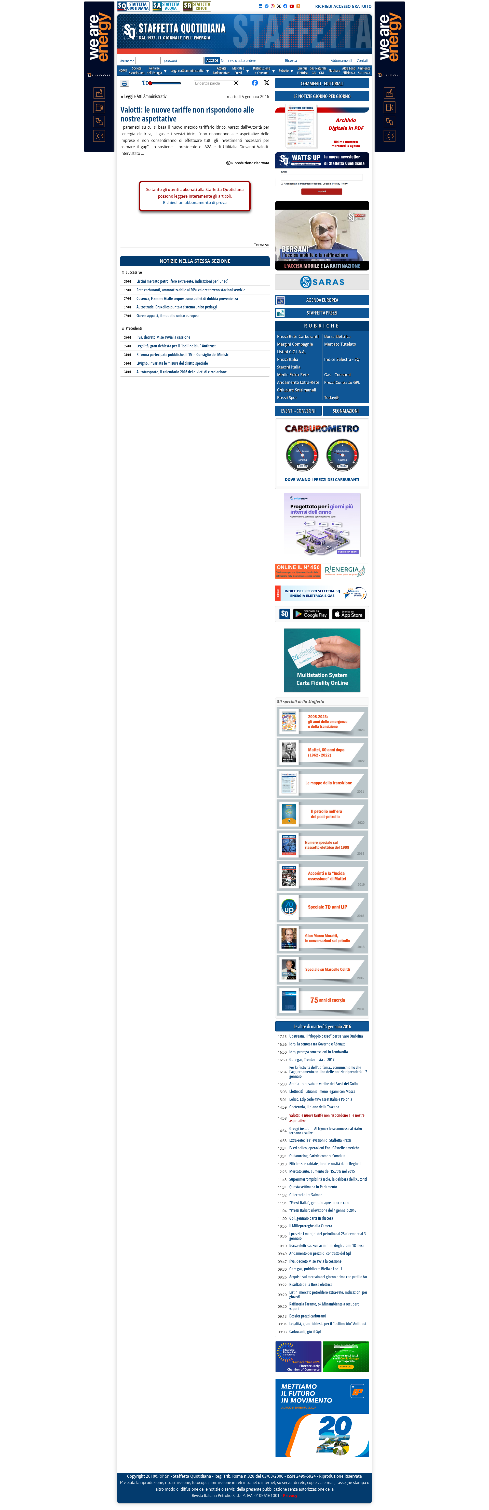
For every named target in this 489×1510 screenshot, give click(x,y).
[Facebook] (285, 6)
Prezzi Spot (287, 397)
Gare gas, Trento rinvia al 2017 (311, 1059)
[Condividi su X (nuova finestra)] (267, 83)
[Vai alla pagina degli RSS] (298, 6)
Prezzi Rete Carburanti (298, 336)
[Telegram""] (267, 6)
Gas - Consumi (337, 374)
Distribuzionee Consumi (261, 70)
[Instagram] (273, 6)
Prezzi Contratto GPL (342, 382)
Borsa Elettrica (337, 336)
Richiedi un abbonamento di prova (195, 202)
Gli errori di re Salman (305, 1195)
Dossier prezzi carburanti (307, 1316)
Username (127, 61)
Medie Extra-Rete (293, 374)
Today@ (331, 397)
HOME (123, 70)
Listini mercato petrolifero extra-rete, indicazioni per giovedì (328, 1294)
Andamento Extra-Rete (298, 382)
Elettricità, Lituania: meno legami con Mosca (322, 1091)
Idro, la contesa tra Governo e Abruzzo (317, 1044)
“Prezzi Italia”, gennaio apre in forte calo (319, 1203)
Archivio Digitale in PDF (345, 130)
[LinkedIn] (260, 6)
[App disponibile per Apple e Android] (322, 615)
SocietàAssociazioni (136, 70)
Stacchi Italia (289, 367)
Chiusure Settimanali (296, 390)
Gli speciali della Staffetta (300, 701)
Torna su (261, 245)
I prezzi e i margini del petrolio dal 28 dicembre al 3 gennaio (327, 1236)
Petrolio (284, 70)
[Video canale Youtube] (292, 6)
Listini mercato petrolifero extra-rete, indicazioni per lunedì (182, 281)
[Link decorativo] (301, 126)
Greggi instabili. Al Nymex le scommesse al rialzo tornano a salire (325, 1130)
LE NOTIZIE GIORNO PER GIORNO (322, 96)
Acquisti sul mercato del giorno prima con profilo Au (328, 1277)
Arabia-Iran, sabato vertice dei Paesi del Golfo (323, 1084)
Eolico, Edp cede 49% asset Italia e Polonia (320, 1099)
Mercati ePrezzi (238, 70)
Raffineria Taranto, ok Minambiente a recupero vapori (324, 1306)
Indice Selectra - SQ (342, 359)
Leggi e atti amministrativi (187, 70)
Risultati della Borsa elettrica (310, 1284)
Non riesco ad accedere (238, 60)
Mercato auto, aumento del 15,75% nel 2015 (322, 1171)
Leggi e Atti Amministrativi (146, 96)
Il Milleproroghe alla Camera (310, 1226)
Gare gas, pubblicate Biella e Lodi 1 (315, 1269)
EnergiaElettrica (302, 70)
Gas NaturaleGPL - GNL (318, 70)
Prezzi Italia (287, 359)
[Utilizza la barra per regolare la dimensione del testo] (145, 83)
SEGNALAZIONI (346, 410)
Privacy (290, 1495)
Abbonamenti (341, 60)
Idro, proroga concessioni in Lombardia (318, 1052)
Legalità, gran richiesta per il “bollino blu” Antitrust (176, 346)
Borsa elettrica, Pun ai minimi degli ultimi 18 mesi (326, 1245)
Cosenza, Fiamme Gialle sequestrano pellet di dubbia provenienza (187, 298)
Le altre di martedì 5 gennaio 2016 (322, 1026)
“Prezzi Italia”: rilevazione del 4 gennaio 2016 (322, 1210)
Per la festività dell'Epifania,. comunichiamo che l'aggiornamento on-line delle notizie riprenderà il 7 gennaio (328, 1072)
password (170, 61)
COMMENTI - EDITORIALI (322, 83)
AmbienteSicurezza (364, 70)
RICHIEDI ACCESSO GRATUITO (343, 6)
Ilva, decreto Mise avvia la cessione (163, 337)
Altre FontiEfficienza (349, 70)
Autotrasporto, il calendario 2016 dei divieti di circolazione (182, 372)
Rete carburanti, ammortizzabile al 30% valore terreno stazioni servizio (191, 290)
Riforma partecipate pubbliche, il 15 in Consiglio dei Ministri (183, 354)
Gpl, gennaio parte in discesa (311, 1218)
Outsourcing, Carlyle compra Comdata (317, 1156)
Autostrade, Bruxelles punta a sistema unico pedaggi (177, 307)
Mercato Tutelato (340, 344)
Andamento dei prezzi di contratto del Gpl (320, 1253)
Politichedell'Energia (154, 70)
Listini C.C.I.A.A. (291, 352)
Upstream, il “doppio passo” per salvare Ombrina (326, 1036)
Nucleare (334, 70)
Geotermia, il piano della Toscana (314, 1107)
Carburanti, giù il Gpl (305, 1331)
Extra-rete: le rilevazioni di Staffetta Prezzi (320, 1140)
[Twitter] (279, 6)
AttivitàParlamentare (221, 70)
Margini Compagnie (295, 344)
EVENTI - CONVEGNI (298, 410)
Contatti (363, 60)
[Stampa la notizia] (124, 83)
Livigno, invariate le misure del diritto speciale (172, 363)
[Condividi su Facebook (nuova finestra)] (255, 83)
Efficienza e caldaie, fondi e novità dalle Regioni (325, 1164)
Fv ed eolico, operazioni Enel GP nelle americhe (324, 1148)
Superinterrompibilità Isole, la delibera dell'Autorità (328, 1179)
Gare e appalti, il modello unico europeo (168, 315)
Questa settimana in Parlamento (313, 1187)
